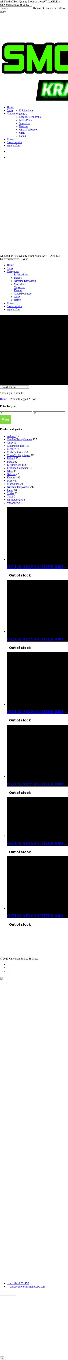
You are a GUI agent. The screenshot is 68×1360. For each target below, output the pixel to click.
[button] (8, 1293)
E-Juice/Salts (21, 274)
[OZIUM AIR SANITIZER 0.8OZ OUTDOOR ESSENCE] (33, 776)
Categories (13, 271)
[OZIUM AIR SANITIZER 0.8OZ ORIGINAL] (33, 704)
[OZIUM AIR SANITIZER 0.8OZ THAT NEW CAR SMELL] (26, 835)
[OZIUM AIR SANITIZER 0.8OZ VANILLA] (33, 908)
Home (10, 264)
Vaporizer (19, 287)
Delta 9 (18, 277)
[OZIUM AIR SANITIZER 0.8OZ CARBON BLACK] (33, 559)
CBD (17, 296)
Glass (10, 471)
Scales (10, 493)
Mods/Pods (20, 284)
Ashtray (11, 436)
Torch (10, 496)
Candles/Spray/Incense (19, 439)
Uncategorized (15, 499)
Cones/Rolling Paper (18, 455)
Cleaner (11, 448)
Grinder (11, 474)
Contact (11, 303)
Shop (10, 268)
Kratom (18, 290)
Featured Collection (18, 467)
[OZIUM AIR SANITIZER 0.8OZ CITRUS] (33, 631)
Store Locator (14, 306)
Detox (17, 299)
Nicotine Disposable (25, 280)
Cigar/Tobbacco (23, 293)
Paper (10, 490)
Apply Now (13, 309)
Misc (9, 480)
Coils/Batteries (15, 452)
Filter (5, 419)
